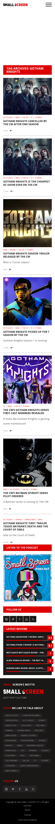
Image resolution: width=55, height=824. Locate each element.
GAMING (18, 519)
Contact (27, 815)
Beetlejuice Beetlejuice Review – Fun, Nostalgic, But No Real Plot (27, 652)
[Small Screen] (15, 4)
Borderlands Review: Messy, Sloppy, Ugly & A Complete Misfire (27, 668)
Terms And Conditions (27, 820)
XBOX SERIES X (12, 771)
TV (31, 117)
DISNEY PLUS (11, 725)
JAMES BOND (11, 735)
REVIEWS (32, 750)
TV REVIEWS (10, 766)
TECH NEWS (34, 755)
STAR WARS (10, 755)
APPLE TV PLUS (12, 715)
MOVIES (13, 250)
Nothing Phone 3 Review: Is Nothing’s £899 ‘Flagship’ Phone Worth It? (27, 645)
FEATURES (40, 725)
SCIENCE (45, 750)
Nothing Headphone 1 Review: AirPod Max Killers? (27, 637)
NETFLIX (9, 745)
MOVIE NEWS (11, 740)
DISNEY (42, 720)
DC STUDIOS (8, 117)
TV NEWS (38, 117)
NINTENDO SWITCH (35, 745)
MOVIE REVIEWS (27, 740)
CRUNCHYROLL (12, 720)
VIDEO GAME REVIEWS (29, 766)
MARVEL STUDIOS (28, 735)
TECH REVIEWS (11, 760)
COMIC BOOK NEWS (31, 715)
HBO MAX (39, 730)
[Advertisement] (27, 37)
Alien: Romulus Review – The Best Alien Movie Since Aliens (27, 660)
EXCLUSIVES (26, 725)
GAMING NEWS (30, 519)
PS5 (22, 750)
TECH (22, 755)
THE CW (25, 117)
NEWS (17, 117)
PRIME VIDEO (11, 750)
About (27, 810)
